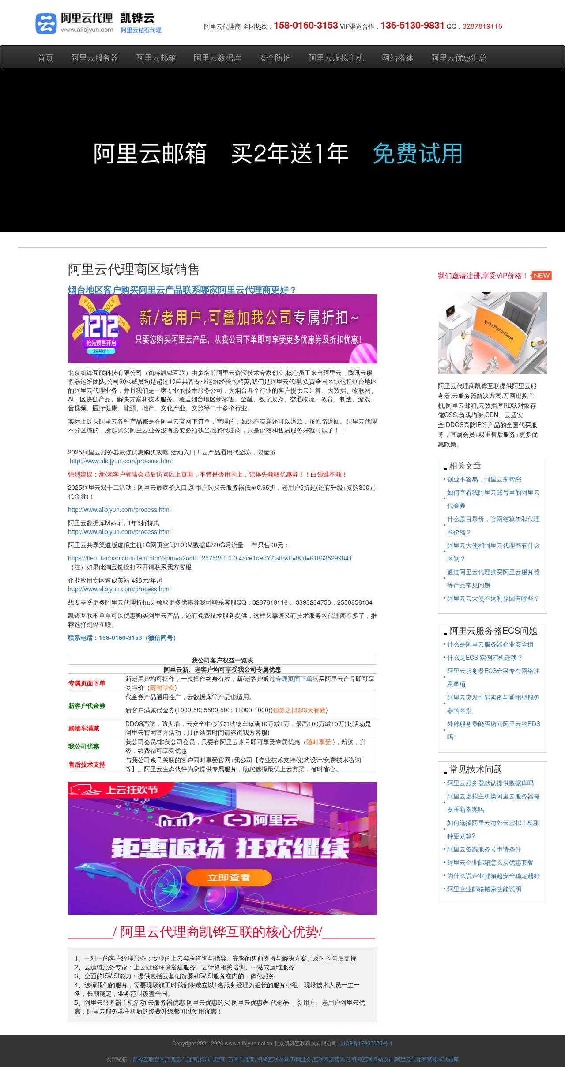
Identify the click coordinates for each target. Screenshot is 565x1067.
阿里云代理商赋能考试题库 (427, 1059)
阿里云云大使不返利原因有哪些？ (493, 598)
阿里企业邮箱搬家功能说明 (484, 888)
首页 (45, 57)
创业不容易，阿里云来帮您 (484, 478)
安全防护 (275, 57)
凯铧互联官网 (149, 1059)
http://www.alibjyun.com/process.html (121, 460)
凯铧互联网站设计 (372, 1059)
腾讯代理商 (212, 1059)
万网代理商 (241, 1059)
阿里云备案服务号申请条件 (484, 848)
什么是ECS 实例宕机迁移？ (485, 657)
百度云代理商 (182, 1059)
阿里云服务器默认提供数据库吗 (490, 782)
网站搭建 (398, 57)
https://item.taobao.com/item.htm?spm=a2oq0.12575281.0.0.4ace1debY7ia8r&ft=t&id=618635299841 (210, 557)
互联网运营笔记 (331, 1059)
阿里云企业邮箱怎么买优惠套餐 (490, 862)
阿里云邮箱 (156, 57)
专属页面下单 (294, 678)
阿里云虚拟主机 (336, 57)
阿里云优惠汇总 (459, 57)
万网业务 (301, 1059)
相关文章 (465, 465)
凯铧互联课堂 (273, 1059)
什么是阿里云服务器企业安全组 (490, 643)
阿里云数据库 (217, 57)
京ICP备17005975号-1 (366, 1043)
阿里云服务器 (95, 57)
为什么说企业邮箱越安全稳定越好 (493, 875)
